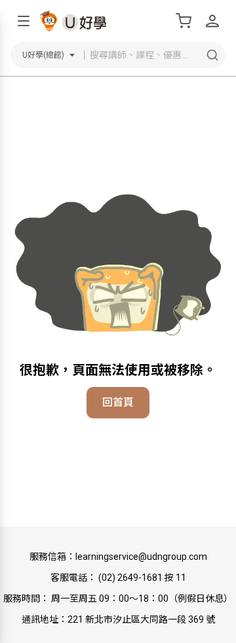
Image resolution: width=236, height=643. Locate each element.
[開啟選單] (23, 21)
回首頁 (118, 402)
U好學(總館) (43, 55)
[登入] (212, 21)
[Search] (212, 55)
